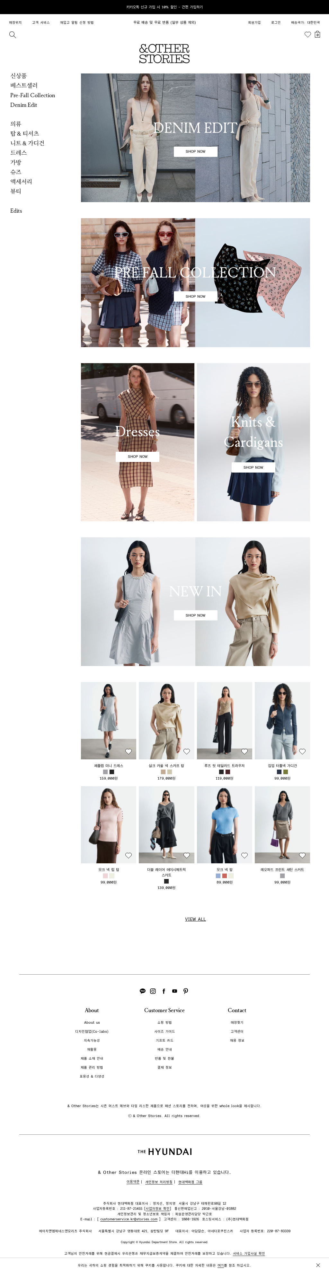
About (92, 1010)
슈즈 (15, 172)
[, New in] (195, 601)
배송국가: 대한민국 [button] (305, 22)
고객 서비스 (41, 22)
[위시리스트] (308, 34)
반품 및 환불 (164, 1058)
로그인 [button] (276, 22)
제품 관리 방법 (92, 1067)
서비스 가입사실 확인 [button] (249, 1253)
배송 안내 (164, 1049)
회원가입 (254, 22)
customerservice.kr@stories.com (128, 1219)
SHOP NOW (195, 151)
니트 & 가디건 (27, 143)
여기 (221, 1265)
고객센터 (237, 1031)
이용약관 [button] (133, 1181)
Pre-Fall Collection (32, 95)
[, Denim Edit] (195, 137)
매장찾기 (237, 1022)
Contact (237, 1010)
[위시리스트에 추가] (128, 751)
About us (92, 1022)
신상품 (18, 76)
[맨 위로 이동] (317, 1248)
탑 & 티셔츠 (24, 133)
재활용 (92, 1049)
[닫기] (318, 7)
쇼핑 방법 (164, 1022)
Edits (16, 210)
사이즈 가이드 (164, 1031)
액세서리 (21, 181)
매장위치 (15, 22)
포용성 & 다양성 (92, 1076)
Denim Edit (23, 104)
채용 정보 (237, 1040)
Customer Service (164, 1010)
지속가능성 (92, 1040)
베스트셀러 (24, 85)
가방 (15, 162)
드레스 (18, 153)
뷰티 (15, 191)
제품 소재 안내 (92, 1058)
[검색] (12, 34)
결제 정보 (164, 1067)
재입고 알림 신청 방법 (77, 22)
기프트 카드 (164, 1040)
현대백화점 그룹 (190, 1182)
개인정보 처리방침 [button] (159, 1182)
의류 (15, 124)
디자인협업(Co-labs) (92, 1031)
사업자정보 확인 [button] (158, 1208)
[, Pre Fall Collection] (195, 282)
